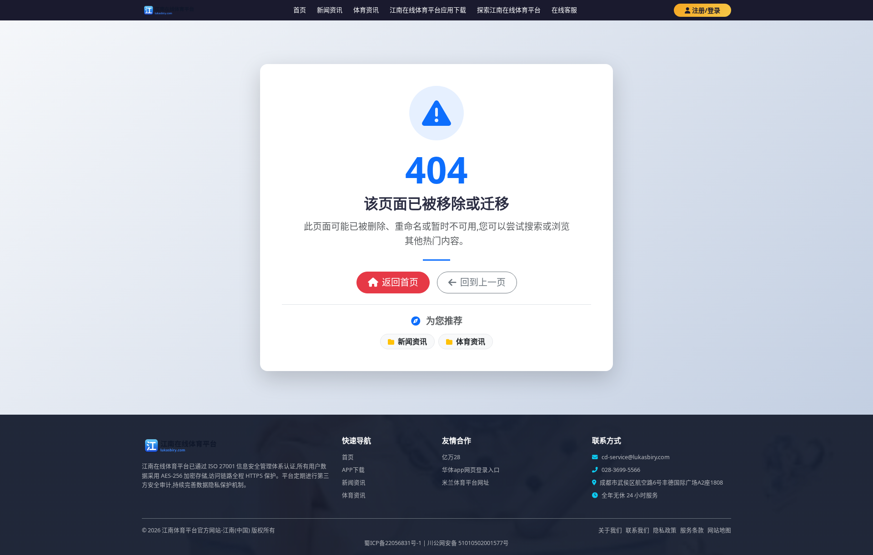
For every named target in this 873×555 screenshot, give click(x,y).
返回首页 (400, 282)
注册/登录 (706, 10)
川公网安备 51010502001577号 (468, 543)
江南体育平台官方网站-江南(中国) (206, 530)
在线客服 (564, 9)
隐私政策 (665, 530)
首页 (299, 9)
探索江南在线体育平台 (509, 9)
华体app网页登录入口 (471, 470)
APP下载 (353, 470)
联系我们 (637, 530)
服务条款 (692, 530)
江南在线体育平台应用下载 (428, 9)
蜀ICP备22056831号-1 (392, 543)
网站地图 (719, 530)
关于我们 (610, 530)
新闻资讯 (329, 9)
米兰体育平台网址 (465, 482)
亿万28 (451, 457)
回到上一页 (483, 282)
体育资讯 (366, 9)
